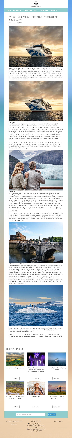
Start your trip (52, 414)
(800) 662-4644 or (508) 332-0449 (37, 426)
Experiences (17, 10)
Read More (15, 378)
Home (9, 10)
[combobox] (30, 414)
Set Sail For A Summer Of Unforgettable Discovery (57, 397)
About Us (14, 424)
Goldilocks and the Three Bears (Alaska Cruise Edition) (15, 397)
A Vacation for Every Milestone (15, 368)
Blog (35, 10)
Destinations (28, 10)
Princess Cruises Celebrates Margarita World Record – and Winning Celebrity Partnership (35, 369)
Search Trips (44, 10)
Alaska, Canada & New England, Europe (57, 368)
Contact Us (53, 10)
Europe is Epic (36, 396)
